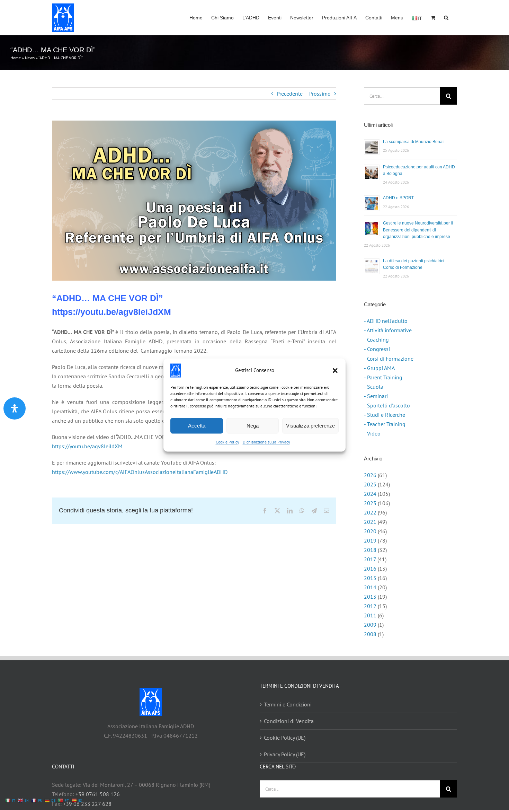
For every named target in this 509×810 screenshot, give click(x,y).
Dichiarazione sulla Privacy (266, 441)
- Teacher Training (384, 424)
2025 (370, 484)
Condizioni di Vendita (289, 720)
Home (15, 57)
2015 (370, 577)
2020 (370, 531)
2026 (370, 475)
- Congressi (377, 348)
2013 (370, 596)
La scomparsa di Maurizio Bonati (414, 141)
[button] (335, 370)
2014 (370, 587)
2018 (370, 549)
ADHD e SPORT (398, 197)
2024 (370, 493)
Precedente (290, 93)
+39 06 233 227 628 (87, 803)
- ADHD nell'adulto (386, 320)
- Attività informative (388, 330)
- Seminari (376, 396)
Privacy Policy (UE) (284, 754)
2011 (370, 615)
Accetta (196, 426)
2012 (370, 605)
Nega (253, 426)
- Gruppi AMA (379, 367)
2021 (370, 521)
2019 (370, 540)
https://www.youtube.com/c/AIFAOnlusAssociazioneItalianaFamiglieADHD (139, 471)
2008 (370, 634)
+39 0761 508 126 (97, 794)
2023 (370, 503)
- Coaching (376, 339)
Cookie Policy (227, 441)
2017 (370, 559)
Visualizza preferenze (310, 426)
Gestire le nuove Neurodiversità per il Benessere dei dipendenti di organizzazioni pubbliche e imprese (418, 230)
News (30, 57)
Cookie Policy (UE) (284, 737)
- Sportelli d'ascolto (387, 405)
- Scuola (373, 386)
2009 (370, 624)
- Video (372, 433)
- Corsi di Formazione (388, 358)
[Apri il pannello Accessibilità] (14, 408)
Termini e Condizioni (288, 704)
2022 (370, 512)
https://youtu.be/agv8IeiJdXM (87, 446)
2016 (370, 568)
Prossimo (320, 93)
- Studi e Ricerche (384, 414)
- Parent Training (383, 377)
